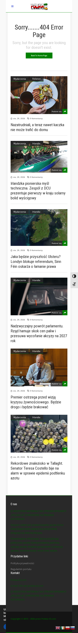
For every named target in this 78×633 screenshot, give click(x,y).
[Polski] (67, 627)
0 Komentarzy (36, 118)
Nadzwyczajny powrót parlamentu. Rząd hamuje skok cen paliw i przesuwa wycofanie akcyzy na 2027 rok (39, 333)
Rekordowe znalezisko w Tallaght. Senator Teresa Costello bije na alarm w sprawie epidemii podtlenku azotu (38, 470)
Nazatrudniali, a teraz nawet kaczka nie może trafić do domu (37, 127)
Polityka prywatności (22, 563)
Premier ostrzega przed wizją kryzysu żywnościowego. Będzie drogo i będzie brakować (36, 402)
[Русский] (72, 627)
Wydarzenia (19, 78)
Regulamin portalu (21, 569)
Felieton (36, 78)
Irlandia (36, 143)
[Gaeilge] (62, 627)
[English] (57, 627)
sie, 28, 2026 (19, 118)
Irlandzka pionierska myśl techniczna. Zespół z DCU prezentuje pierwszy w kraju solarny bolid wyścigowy (38, 190)
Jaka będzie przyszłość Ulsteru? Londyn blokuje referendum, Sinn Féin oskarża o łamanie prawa (36, 261)
